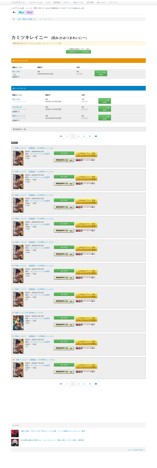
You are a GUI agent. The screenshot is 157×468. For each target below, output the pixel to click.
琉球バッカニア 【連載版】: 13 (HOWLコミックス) (34, 265)
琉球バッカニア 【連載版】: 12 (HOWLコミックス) (34, 289)
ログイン (67, 2)
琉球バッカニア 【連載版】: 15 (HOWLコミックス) (34, 218)
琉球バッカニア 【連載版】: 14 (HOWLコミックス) (34, 242)
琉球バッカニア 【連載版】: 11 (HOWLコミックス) (34, 336)
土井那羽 (46, 154)
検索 (30, 12)
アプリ (67, 8)
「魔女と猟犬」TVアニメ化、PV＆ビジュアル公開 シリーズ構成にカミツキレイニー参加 (52, 431)
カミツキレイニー (36, 154)
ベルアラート (18, 2)
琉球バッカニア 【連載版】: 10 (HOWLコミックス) (35, 359)
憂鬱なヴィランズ (18, 116)
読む (14, 74)
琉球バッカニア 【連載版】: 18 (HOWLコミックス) (34, 148)
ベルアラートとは (35, 2)
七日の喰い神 (17, 107)
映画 (22, 12)
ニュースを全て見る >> (136, 449)
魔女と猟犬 (16, 71)
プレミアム (113, 2)
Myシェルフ (101, 2)
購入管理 (90, 2)
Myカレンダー (78, 2)
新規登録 (57, 2)
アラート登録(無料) (101, 73)
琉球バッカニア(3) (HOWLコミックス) (29, 312)
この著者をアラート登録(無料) (78, 52)
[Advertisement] (78, 28)
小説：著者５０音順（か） (27, 19)
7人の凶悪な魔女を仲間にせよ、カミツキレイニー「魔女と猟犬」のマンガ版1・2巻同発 (52, 440)
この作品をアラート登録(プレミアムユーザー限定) (86, 154)
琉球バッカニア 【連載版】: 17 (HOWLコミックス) (34, 171)
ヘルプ (47, 2)
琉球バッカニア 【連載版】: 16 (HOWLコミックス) (34, 195)
